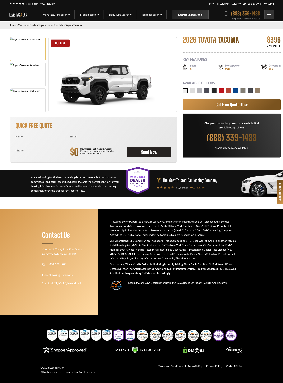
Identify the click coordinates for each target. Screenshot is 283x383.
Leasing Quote (279, 192)
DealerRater (157, 282)
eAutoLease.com (86, 372)
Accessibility (194, 366)
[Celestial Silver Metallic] (199, 90)
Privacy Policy (214, 366)
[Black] (214, 90)
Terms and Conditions (171, 366)
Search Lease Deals (190, 14)
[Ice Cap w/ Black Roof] (185, 90)
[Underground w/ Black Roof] (250, 90)
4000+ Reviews (48, 3)
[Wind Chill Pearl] (192, 90)
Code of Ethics (234, 366)
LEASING (18, 14)
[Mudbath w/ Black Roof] (257, 90)
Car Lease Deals (27, 25)
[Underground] (206, 90)
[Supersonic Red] (221, 90)
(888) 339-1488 (245, 13)
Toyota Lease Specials (50, 25)
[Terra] (228, 90)
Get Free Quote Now (232, 104)
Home (12, 25)
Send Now (149, 152)
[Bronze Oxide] (243, 90)
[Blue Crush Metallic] (235, 90)
